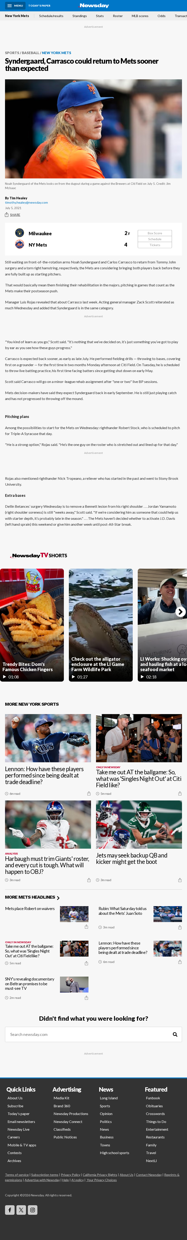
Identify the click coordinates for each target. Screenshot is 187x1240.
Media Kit (61, 1098)
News (104, 1129)
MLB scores (140, 16)
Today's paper (19, 1113)
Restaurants (155, 1137)
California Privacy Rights (100, 1175)
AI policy (77, 1180)
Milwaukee (78, 233)
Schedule (154, 239)
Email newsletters (21, 1121)
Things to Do (156, 1121)
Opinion (106, 1113)
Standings (80, 16)
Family (151, 1145)
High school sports (114, 1152)
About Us (15, 1098)
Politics (106, 1121)
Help (65, 1180)
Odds (162, 16)
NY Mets (78, 245)
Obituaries (154, 1106)
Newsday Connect (68, 1121)
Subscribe (15, 1106)
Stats (100, 16)
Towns (105, 1145)
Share (15, 215)
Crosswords (155, 1113)
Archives (14, 1160)
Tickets (154, 245)
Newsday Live (18, 1129)
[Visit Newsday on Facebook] (10, 1210)
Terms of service (17, 1175)
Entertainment (157, 1129)
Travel (151, 1152)
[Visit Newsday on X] (21, 1210)
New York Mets (17, 16)
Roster (118, 16)
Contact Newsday (149, 1175)
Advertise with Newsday (42, 1180)
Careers (14, 1137)
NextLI (151, 1160)
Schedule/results (51, 16)
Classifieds (62, 1129)
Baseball (30, 53)
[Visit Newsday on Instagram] (32, 1210)
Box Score (155, 233)
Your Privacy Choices (102, 1180)
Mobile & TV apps (22, 1145)
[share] (89, 793)
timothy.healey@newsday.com (26, 202)
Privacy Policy (70, 1175)
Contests (15, 1152)
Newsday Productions (71, 1113)
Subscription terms (44, 1175)
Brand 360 (62, 1106)
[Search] (175, 1034)
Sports (12, 53)
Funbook (153, 1098)
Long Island (109, 1098)
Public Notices (65, 1137)
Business (107, 1137)
